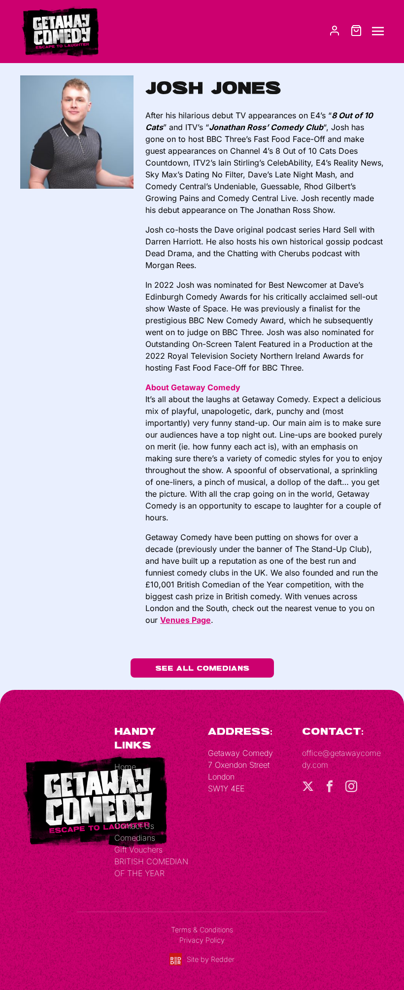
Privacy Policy (202, 940)
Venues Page (185, 620)
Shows (126, 779)
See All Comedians (202, 668)
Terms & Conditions (202, 929)
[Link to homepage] (59, 30)
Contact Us (134, 826)
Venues (127, 790)
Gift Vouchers (138, 849)
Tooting (127, 802)
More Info (131, 814)
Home (125, 767)
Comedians (134, 838)
